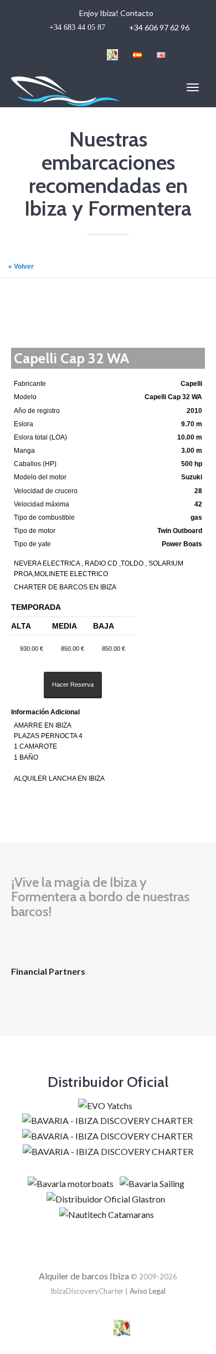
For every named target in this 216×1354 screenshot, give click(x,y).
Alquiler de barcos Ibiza (85, 1276)
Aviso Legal (148, 1291)
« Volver (21, 266)
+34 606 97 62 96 (120, 20)
